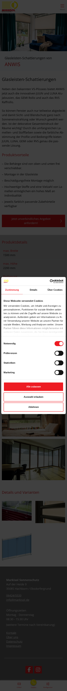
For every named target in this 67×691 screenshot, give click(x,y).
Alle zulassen (33, 386)
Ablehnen (33, 407)
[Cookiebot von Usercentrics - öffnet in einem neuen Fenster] (49, 281)
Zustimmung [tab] (12, 289)
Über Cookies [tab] (55, 289)
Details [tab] (33, 289)
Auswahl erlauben (33, 397)
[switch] (59, 353)
